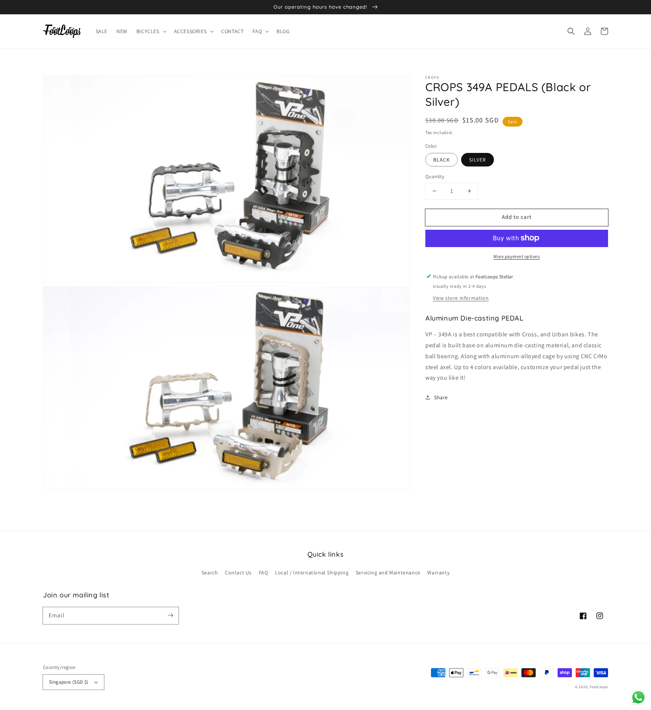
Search (210, 572)
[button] (151, 31)
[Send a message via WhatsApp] (638, 697)
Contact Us (238, 572)
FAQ (263, 572)
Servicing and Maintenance (388, 572)
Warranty (438, 572)
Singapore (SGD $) (69, 682)
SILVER (477, 159)
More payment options (517, 256)
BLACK (441, 159)
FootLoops (599, 686)
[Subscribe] (170, 615)
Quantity (434, 176)
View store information (461, 297)
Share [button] (441, 397)
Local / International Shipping (311, 572)
